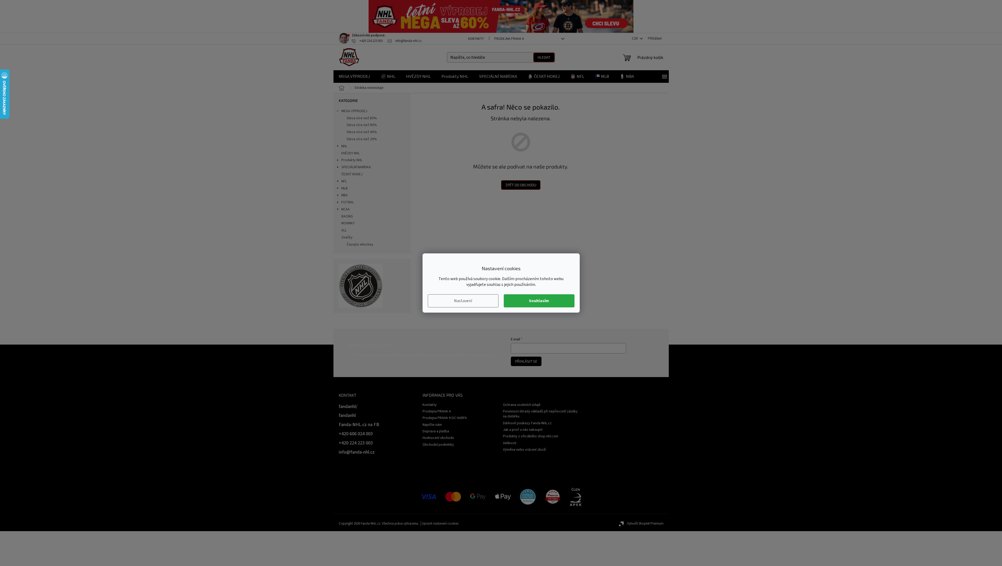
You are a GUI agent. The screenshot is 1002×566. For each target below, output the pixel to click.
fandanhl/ (348, 406)
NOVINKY (348, 223)
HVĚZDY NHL (350, 153)
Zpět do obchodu (520, 185)
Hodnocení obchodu (438, 437)
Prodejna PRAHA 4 (508, 38)
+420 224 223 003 (356, 443)
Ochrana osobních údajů (521, 404)
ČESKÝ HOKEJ (352, 174)
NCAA (345, 209)
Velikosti (509, 443)
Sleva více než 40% (362, 132)
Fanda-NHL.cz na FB (359, 424)
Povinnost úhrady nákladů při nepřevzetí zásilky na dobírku (540, 414)
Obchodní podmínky (438, 444)
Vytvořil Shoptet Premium (645, 523)
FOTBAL (347, 202)
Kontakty (476, 38)
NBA (344, 195)
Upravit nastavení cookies (440, 523)
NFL (344, 181)
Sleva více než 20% (362, 139)
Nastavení (463, 301)
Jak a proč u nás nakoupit (523, 429)
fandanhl (347, 415)
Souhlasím (539, 301)
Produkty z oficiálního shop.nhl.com (530, 436)
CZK (635, 38)
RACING (347, 216)
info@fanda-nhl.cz (357, 452)
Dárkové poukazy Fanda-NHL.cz (527, 423)
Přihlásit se (526, 361)
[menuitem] (354, 76)
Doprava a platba (436, 431)
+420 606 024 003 (356, 434)
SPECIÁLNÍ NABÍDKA (356, 167)
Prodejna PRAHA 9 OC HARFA (445, 418)
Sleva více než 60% (362, 125)
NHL (344, 146)
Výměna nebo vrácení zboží (524, 449)
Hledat (544, 57)
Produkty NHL (351, 160)
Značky (347, 237)
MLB (344, 188)
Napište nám (432, 424)
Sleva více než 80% (362, 118)
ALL (344, 230)
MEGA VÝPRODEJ (354, 111)
